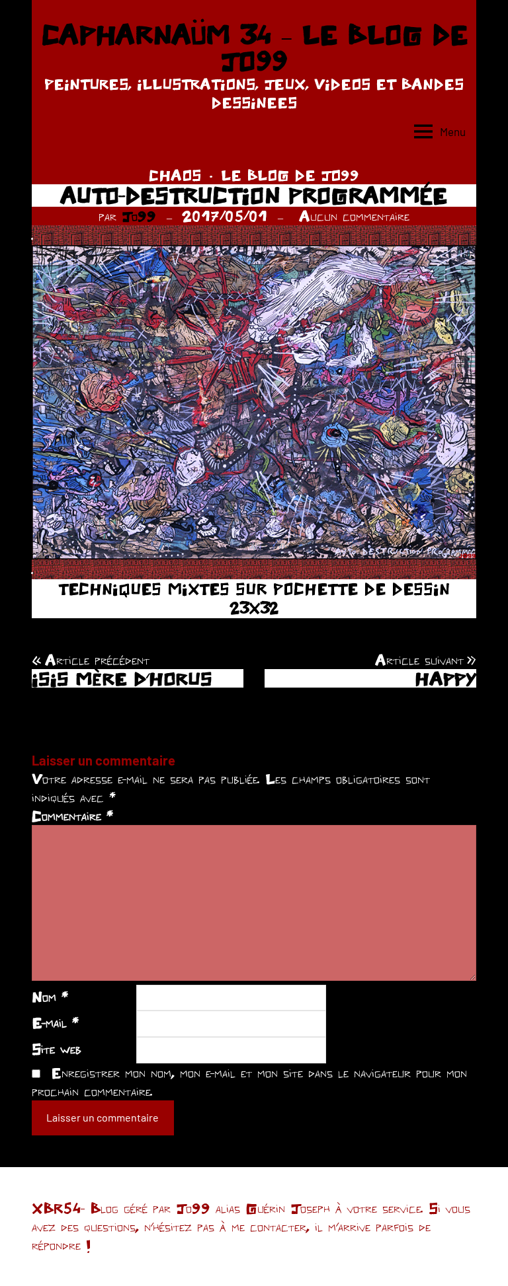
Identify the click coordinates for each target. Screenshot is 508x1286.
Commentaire (72, 815)
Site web (56, 1049)
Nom (50, 996)
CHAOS (175, 175)
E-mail (55, 1022)
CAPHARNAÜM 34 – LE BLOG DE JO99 (254, 47)
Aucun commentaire (354, 216)
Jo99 (139, 216)
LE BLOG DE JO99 (290, 175)
